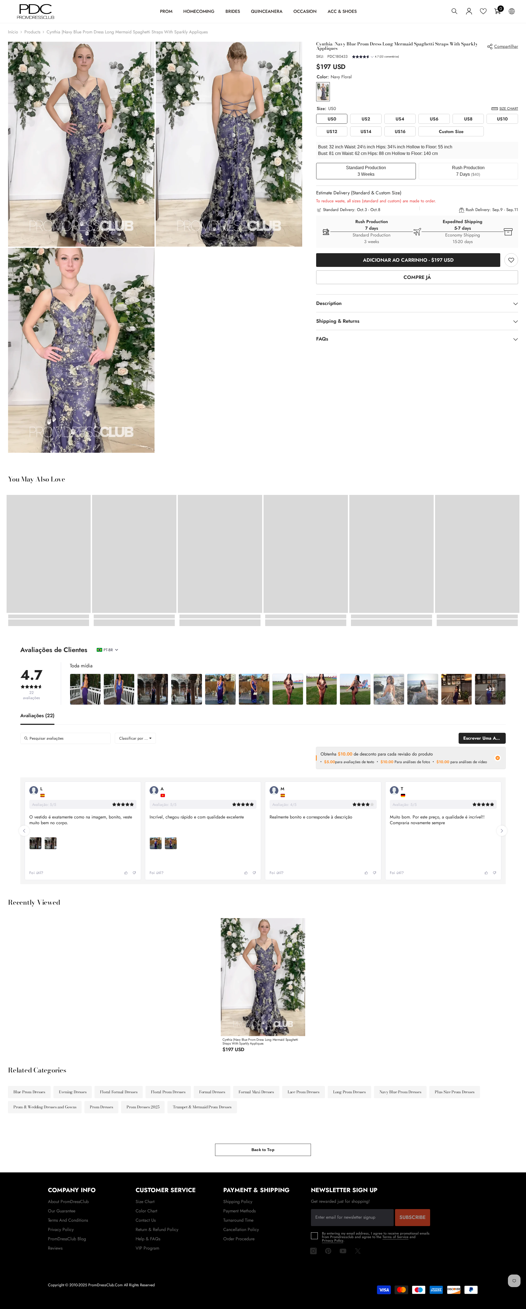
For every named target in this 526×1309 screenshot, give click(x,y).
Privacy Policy (332, 1240)
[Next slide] (502, 831)
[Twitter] (358, 1251)
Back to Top (263, 1149)
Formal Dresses (212, 1092)
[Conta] (469, 11)
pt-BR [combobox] (108, 649)
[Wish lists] (483, 11)
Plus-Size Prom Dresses (454, 1092)
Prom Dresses (101, 1107)
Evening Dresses (72, 1092)
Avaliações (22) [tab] (37, 716)
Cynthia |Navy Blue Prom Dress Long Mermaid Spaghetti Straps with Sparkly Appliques (260, 1041)
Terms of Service (395, 1237)
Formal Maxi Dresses (256, 1092)
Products (32, 32)
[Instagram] (313, 1251)
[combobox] (135, 738)
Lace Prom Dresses (303, 1092)
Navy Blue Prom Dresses (400, 1092)
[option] (263, 987)
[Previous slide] (24, 831)
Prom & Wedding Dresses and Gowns (44, 1107)
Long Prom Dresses (349, 1092)
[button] (375, 57)
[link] (511, 260)
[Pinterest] (328, 1251)
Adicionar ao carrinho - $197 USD (408, 260)
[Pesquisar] (454, 11)
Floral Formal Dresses (118, 1092)
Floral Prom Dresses (168, 1092)
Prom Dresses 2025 (143, 1107)
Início (13, 32)
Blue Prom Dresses (29, 1092)
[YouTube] (343, 1251)
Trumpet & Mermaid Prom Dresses (202, 1107)
